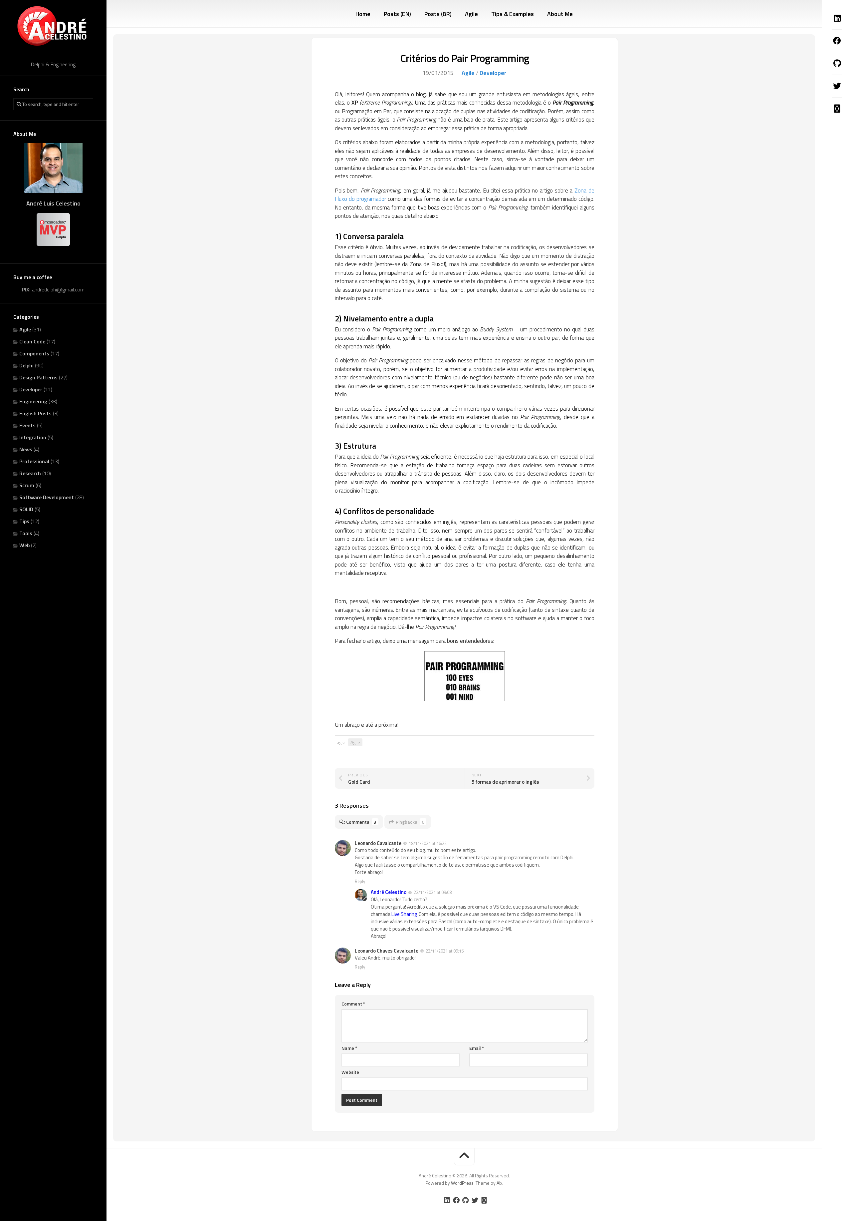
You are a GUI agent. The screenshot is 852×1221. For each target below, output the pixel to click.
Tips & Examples (512, 14)
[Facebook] (837, 41)
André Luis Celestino (53, 203)
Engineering (33, 401)
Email (476, 1047)
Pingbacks (410, 821)
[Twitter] (837, 86)
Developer (30, 389)
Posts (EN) (397, 14)
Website (350, 1071)
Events (27, 425)
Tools (25, 533)
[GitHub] (837, 63)
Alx (499, 1182)
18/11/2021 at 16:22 (428, 843)
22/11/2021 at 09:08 (433, 892)
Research (30, 473)
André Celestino (388, 892)
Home (362, 14)
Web (24, 545)
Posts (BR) (438, 14)
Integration (32, 437)
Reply (360, 881)
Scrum (26, 485)
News (25, 449)
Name (349, 1047)
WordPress (462, 1182)
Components (34, 353)
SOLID (26, 509)
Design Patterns (38, 377)
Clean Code (32, 341)
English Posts (35, 413)
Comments (361, 821)
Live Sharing (404, 914)
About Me (560, 14)
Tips (24, 521)
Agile (25, 329)
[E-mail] (837, 109)
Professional (34, 461)
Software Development (46, 497)
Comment (353, 1003)
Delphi (26, 365)
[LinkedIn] (837, 18)
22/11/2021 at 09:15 (445, 951)
